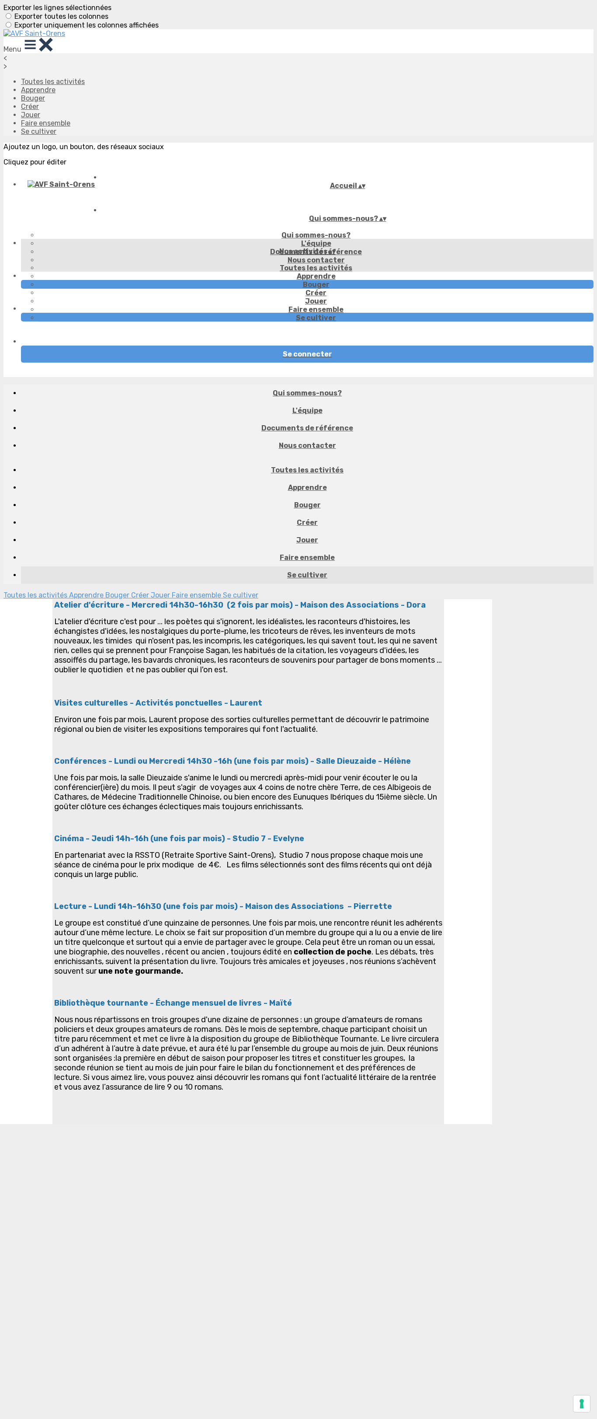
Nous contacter (316, 260)
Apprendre (38, 90)
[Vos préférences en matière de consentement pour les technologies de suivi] (581, 1403)
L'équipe (316, 243)
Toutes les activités (53, 81)
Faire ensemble (45, 123)
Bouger (33, 98)
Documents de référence (307, 428)
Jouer (30, 115)
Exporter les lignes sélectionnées (57, 7)
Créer (30, 106)
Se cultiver (38, 131)
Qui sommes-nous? (316, 235)
